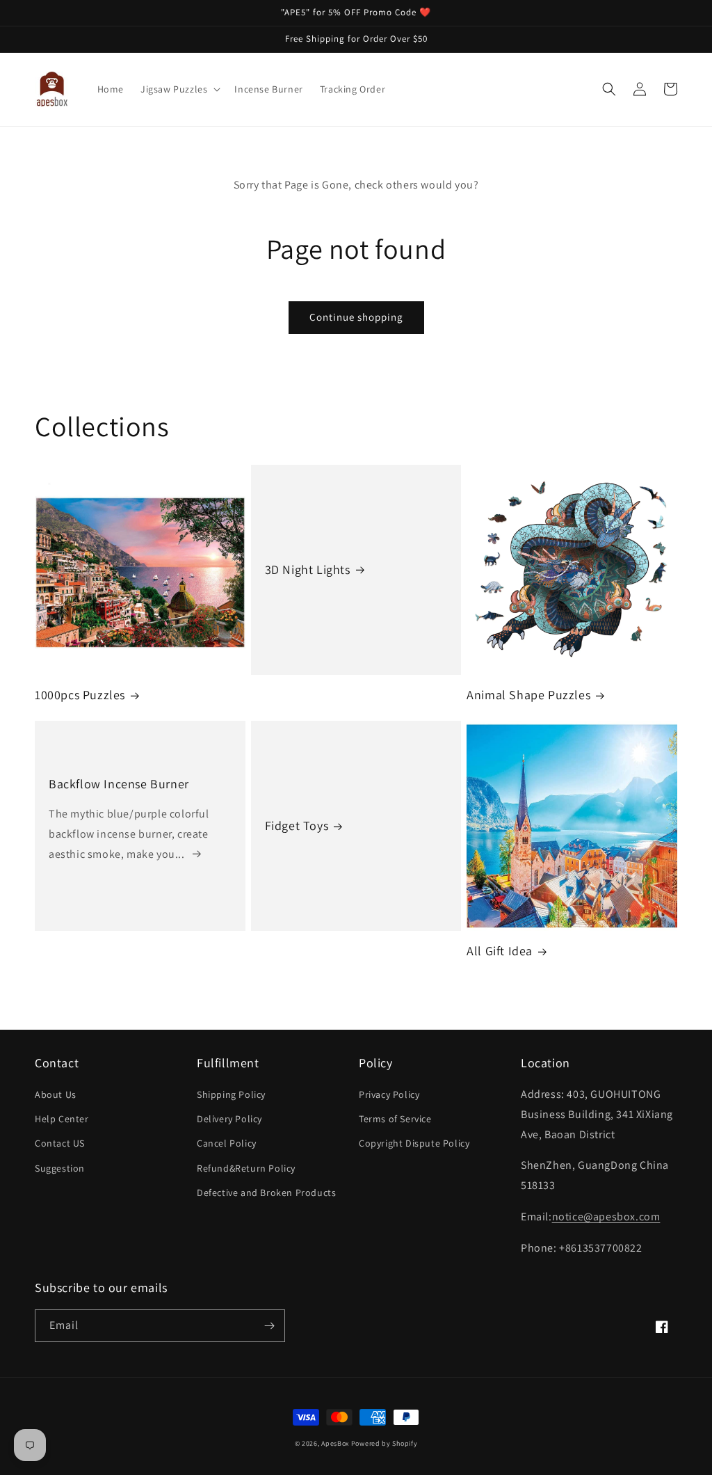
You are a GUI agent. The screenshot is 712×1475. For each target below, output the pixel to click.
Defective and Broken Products (266, 1192)
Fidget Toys (297, 826)
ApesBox (335, 1443)
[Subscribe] (269, 1325)
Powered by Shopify (384, 1443)
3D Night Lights (307, 569)
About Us (55, 1094)
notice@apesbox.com (606, 1216)
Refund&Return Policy (246, 1168)
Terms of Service (395, 1119)
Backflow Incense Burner (119, 784)
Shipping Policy (231, 1094)
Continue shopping (356, 317)
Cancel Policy (227, 1143)
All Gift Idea (500, 951)
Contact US (60, 1143)
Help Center (62, 1119)
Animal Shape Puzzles (528, 695)
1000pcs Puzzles (80, 695)
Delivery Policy (229, 1119)
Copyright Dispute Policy (414, 1143)
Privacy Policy (389, 1094)
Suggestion (60, 1168)
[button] (179, 89)
